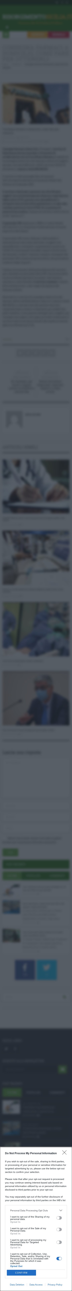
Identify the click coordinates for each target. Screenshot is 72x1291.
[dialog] (36, 1219)
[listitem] (36, 1210)
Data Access (36, 1284)
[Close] (65, 1153)
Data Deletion (17, 1284)
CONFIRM (21, 1273)
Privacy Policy (55, 1284)
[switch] (59, 1218)
